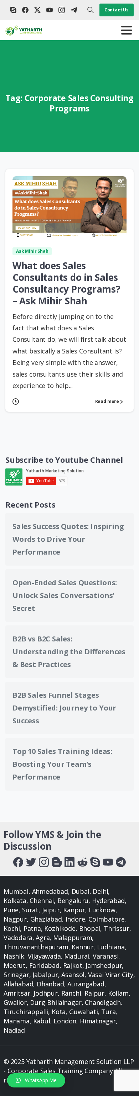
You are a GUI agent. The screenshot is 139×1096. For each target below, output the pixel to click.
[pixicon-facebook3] (18, 861)
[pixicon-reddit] (82, 861)
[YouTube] (49, 10)
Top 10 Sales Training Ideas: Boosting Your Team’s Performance (62, 764)
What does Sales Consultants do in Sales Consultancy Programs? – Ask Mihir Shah (66, 283)
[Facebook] (25, 10)
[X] (37, 10)
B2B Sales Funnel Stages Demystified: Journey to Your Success (64, 707)
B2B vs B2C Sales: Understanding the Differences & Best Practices (68, 651)
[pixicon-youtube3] (108, 861)
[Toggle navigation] (126, 30)
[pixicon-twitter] (31, 861)
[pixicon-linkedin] (69, 861)
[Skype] (13, 10)
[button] (36, 1080)
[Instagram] (62, 10)
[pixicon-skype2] (95, 861)
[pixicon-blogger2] (56, 861)
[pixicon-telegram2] (120, 861)
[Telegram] (74, 10)
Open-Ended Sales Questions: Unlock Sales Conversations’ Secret (64, 595)
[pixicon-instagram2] (43, 861)
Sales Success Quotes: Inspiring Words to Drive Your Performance (68, 539)
